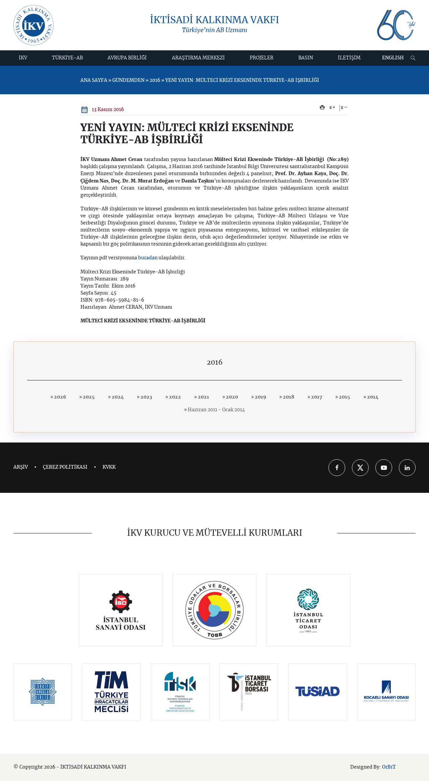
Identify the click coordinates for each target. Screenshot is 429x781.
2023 (145, 397)
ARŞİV (20, 467)
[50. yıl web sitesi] (395, 25)
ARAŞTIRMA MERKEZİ (198, 58)
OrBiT (389, 767)
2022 (174, 397)
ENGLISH (393, 58)
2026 (59, 397)
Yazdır (322, 107)
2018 (288, 397)
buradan (148, 258)
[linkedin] (407, 467)
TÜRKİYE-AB (67, 58)
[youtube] (383, 467)
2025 (88, 397)
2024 (117, 397)
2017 (316, 397)
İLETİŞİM (349, 58)
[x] (360, 467)
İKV (23, 58)
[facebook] (336, 467)
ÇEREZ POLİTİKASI (65, 467)
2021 (203, 397)
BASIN (305, 58)
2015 (344, 397)
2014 (372, 397)
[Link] (121, 610)
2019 (260, 397)
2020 (231, 397)
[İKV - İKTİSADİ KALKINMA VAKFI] (33, 25)
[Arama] (413, 58)
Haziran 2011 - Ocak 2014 (216, 410)
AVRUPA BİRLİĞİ (127, 58)
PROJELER (261, 58)
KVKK (109, 467)
